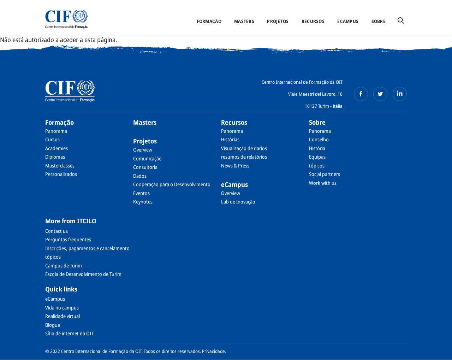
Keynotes (143, 201)
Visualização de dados (244, 148)
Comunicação (147, 158)
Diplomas (55, 156)
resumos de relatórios (244, 156)
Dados (140, 175)
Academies (56, 148)
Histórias (230, 139)
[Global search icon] (401, 21)
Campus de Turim (63, 265)
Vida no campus (62, 307)
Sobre (378, 21)
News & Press (235, 165)
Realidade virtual (62, 316)
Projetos (278, 21)
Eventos (141, 193)
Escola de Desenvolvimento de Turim (83, 274)
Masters (244, 21)
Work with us (323, 182)
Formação (209, 21)
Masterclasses (60, 165)
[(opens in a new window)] (361, 94)
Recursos (313, 21)
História (317, 148)
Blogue (52, 324)
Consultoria (145, 167)
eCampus (347, 21)
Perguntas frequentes (68, 239)
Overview (142, 149)
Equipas (317, 156)
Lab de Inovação (238, 201)
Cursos (52, 139)
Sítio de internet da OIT (69, 333)
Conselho (319, 139)
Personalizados (61, 174)
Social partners (324, 174)
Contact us (56, 231)
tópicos (317, 165)
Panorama (56, 131)
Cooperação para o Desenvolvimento (171, 184)
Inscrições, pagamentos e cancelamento (87, 248)
